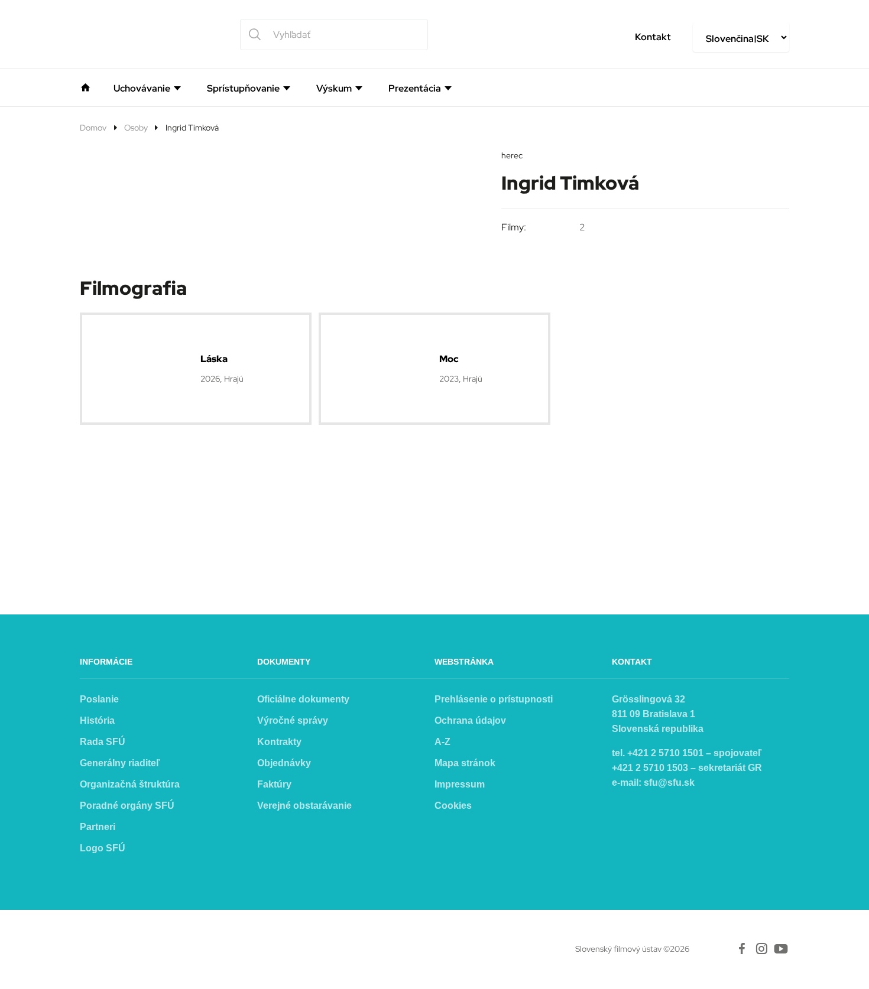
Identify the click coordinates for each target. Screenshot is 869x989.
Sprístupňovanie (243, 89)
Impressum (459, 784)
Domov (93, 127)
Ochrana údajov (470, 720)
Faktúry (274, 784)
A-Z (442, 742)
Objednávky (284, 763)
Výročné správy (292, 720)
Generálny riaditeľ (120, 763)
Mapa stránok (464, 763)
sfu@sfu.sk (669, 782)
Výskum (334, 89)
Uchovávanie (142, 89)
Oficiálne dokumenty (303, 699)
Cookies (453, 806)
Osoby (136, 127)
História (97, 720)
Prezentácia (414, 89)
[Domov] (85, 86)
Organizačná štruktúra (130, 784)
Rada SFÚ (102, 742)
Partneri (97, 827)
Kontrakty (279, 742)
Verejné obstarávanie (304, 806)
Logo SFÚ (102, 848)
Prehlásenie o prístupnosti (493, 699)
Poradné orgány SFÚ (127, 806)
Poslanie (99, 699)
